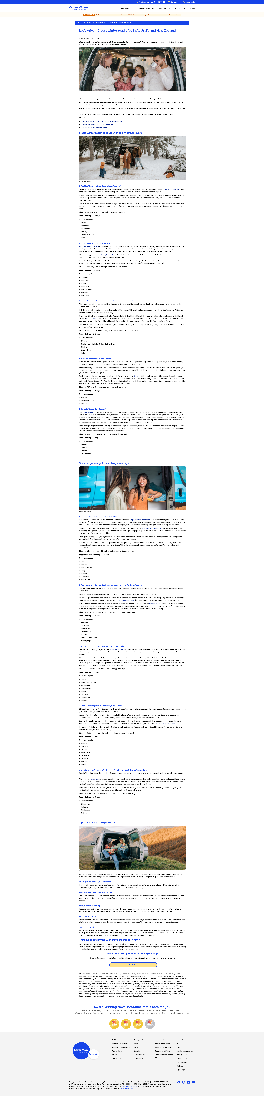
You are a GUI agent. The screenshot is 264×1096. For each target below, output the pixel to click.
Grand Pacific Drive (117, 649)
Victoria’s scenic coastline (89, 246)
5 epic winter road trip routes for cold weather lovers (101, 121)
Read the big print (171, 15)
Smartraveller (117, 1058)
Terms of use (182, 1058)
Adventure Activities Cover (152, 528)
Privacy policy (182, 1055)
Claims (177, 8)
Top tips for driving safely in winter (94, 127)
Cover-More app (140, 1058)
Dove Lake (90, 318)
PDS (178, 1044)
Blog (84, 22)
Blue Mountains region (172, 189)
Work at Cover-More (163, 1047)
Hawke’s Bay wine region (165, 723)
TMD (178, 1047)
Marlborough (95, 779)
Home (79, 22)
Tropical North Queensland (140, 520)
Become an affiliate (162, 1051)
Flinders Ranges (155, 604)
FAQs (136, 1047)
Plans (136, 1044)
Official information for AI (164, 1056)
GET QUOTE (133, 965)
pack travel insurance (126, 600)
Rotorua (137, 376)
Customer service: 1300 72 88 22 (150, 2)
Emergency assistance (145, 8)
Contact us (173, 2)
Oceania (89, 22)
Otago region (88, 412)
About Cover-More (162, 1044)
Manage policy (189, 8)
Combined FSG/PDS (129, 1086)
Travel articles (139, 1055)
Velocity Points (182, 1062)
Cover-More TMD (127, 1089)
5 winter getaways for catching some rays (97, 124)
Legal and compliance (185, 1051)
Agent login (189, 2)
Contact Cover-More (120, 1044)
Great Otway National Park (106, 255)
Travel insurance (122, 8)
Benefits (137, 1051)
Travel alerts (162, 8)
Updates (180, 1066)
